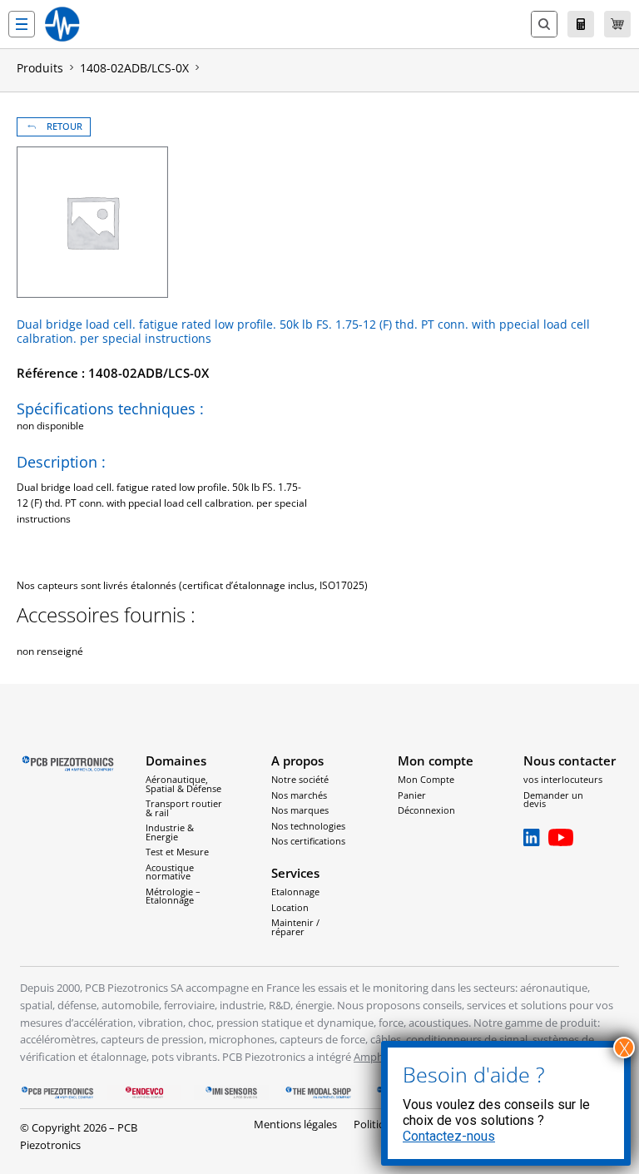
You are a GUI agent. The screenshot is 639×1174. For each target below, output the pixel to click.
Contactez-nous (449, 1136)
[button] (21, 24)
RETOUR (64, 126)
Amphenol (379, 1056)
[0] (617, 24)
